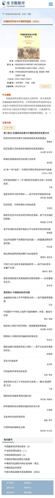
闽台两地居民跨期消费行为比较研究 (21, 253)
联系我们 (27, 483)
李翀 (47, 72)
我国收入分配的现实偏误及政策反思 (21, 336)
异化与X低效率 (11, 361)
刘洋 (50, 173)
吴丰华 (49, 152)
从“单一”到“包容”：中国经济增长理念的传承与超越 (27, 169)
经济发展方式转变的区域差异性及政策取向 (24, 148)
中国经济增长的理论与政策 (17, 459)
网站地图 (27, 492)
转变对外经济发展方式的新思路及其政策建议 (25, 138)
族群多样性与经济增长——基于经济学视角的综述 (27, 194)
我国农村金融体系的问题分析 (17, 396)
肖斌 (46, 375)
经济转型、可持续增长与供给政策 (20, 204)
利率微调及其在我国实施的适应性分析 (22, 406)
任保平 (20, 75)
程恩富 (42, 72)
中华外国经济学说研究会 (26, 72)
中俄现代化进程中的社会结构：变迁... (22, 463)
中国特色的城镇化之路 (14, 427)
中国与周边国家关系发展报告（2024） (22, 472)
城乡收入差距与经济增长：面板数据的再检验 (25, 326)
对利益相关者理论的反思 (15, 371)
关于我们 (10, 483)
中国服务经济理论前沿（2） (17, 446)
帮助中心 (27, 488)
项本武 (45, 271)
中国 (27, 83)
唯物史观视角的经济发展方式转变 (20, 159)
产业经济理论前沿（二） (16, 450)
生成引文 (45, 86)
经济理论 (19, 83)
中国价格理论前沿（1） (15, 455)
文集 (33, 83)
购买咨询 (10, 492)
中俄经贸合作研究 (12, 467)
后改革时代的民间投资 (14, 417)
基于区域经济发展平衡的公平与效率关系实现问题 (27, 229)
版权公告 (10, 488)
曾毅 (46, 420)
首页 (24, 14)
